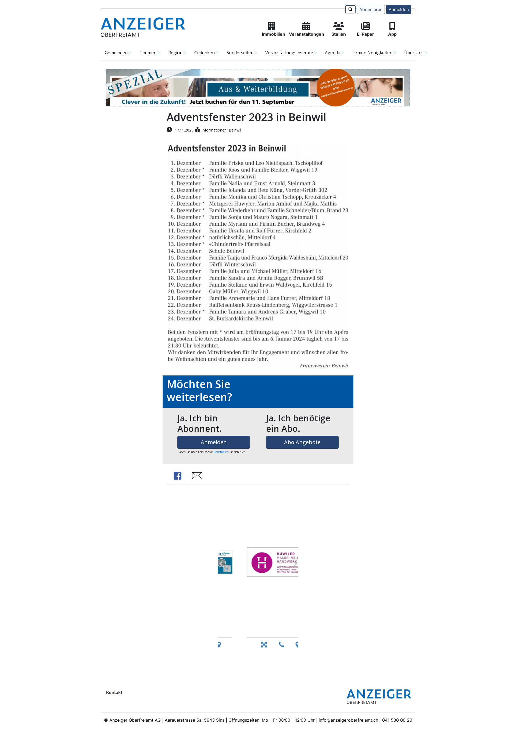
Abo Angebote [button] (302, 442)
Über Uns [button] (414, 53)
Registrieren (221, 452)
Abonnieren (370, 9)
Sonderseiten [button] (240, 53)
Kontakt (114, 692)
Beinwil (235, 130)
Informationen (214, 130)
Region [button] (175, 53)
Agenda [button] (332, 53)
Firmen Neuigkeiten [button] (372, 53)
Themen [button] (147, 53)
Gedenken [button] (204, 53)
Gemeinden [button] (116, 53)
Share (177, 475)
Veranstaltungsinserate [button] (289, 53)
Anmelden (399, 9)
